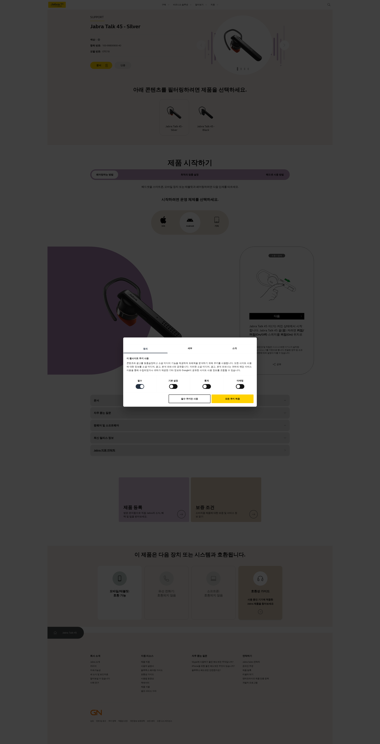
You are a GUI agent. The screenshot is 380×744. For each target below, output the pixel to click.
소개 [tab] (234, 348)
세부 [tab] (190, 348)
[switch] (173, 386)
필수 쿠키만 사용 (189, 398)
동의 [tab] (145, 348)
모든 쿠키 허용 (232, 398)
